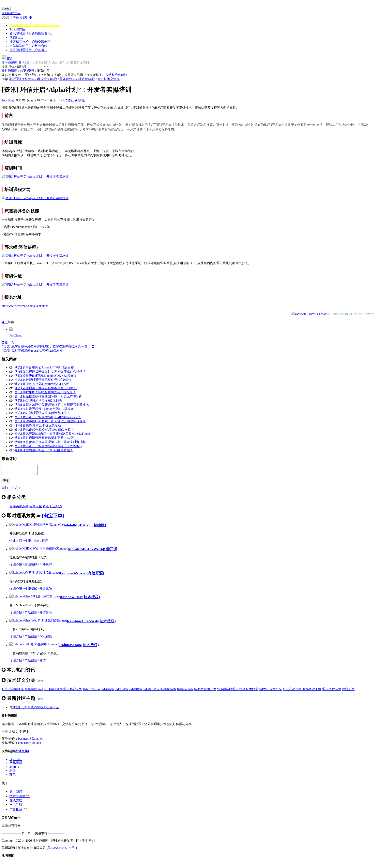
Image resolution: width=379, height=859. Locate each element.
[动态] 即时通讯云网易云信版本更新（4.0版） (45, 388)
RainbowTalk (70, 645)
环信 (12, 774)
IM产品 (91, 689)
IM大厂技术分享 (270, 689)
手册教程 (45, 564)
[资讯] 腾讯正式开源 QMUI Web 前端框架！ (43, 429)
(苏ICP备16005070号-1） (63, 848)
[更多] (41, 681)
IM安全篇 (122, 689)
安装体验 (45, 588)
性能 (27, 540)
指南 (36, 540)
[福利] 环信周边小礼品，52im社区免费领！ (43, 450)
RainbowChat (71, 597)
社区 (31, 41)
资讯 (31, 33)
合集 (30, 46)
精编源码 (30, 564)
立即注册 (26, 17)
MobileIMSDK (73, 525)
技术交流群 (19, 796)
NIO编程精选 (53, 689)
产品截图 (30, 612)
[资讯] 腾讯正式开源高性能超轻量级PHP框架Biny (47, 446)
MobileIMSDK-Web (84, 549)
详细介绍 (15, 564)
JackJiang (8, 100)
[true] (46, 66)
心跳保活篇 (168, 689)
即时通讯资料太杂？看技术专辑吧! (33, 79)
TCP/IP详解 (17, 29)
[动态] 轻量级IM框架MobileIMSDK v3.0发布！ (45, 375)
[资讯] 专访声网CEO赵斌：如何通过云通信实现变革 (49, 421)
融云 (12, 770)
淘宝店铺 (34, 25)
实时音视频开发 (205, 689)
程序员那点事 (18, 506)
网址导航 (15, 804)
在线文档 (15, 800)
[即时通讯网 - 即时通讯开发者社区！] (312, 313)
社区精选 (56, 506)
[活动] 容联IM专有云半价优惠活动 (37, 425)
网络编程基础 (33, 689)
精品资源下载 (311, 689)
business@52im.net (30, 738)
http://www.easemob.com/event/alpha (25, 306)
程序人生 (35, 506)
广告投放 (18, 809)
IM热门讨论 (151, 689)
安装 (42, 660)
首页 (28, 50)
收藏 (81, 100)
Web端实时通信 (228, 689)
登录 (16, 17)
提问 (45, 540)
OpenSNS (15, 759)
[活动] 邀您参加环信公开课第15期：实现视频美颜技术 (51, 404)
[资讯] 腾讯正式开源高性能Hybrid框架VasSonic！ (47, 417)
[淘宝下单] (53, 515)
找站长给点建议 (116, 75)
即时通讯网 (9, 62)
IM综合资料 (185, 689)
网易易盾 (15, 763)
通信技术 (331, 689)
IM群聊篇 (136, 689)
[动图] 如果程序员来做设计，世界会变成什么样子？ (49, 371)
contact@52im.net (29, 742)
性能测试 (30, 588)
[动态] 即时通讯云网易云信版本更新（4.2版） (45, 437)
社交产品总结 (292, 689)
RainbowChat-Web (82, 621)
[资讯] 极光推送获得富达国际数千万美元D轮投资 (47, 396)
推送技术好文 (248, 689)
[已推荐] (11, 329)
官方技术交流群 (109, 79)
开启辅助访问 (11, 13)
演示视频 (45, 636)
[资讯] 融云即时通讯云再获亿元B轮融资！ (42, 379)
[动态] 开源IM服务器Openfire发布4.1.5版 (41, 384)
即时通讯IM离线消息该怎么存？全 (35, 707)
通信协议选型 (72, 689)
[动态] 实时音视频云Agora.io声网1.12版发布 (43, 408)
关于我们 (15, 791)
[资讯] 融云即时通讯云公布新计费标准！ (41, 413)
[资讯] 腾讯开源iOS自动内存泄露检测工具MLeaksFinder (51, 433)
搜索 (5, 66)
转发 (70, 100)
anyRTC (14, 766)
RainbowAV (72, 573)
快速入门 (15, 540)
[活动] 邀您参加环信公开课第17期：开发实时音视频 (49, 442)
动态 (16, 37)
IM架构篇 (107, 689)
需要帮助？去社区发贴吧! (77, 79)
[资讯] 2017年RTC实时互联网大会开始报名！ (44, 392)
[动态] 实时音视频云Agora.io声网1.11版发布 (43, 367)
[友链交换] (21, 751)
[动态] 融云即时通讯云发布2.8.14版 (37, 400)
